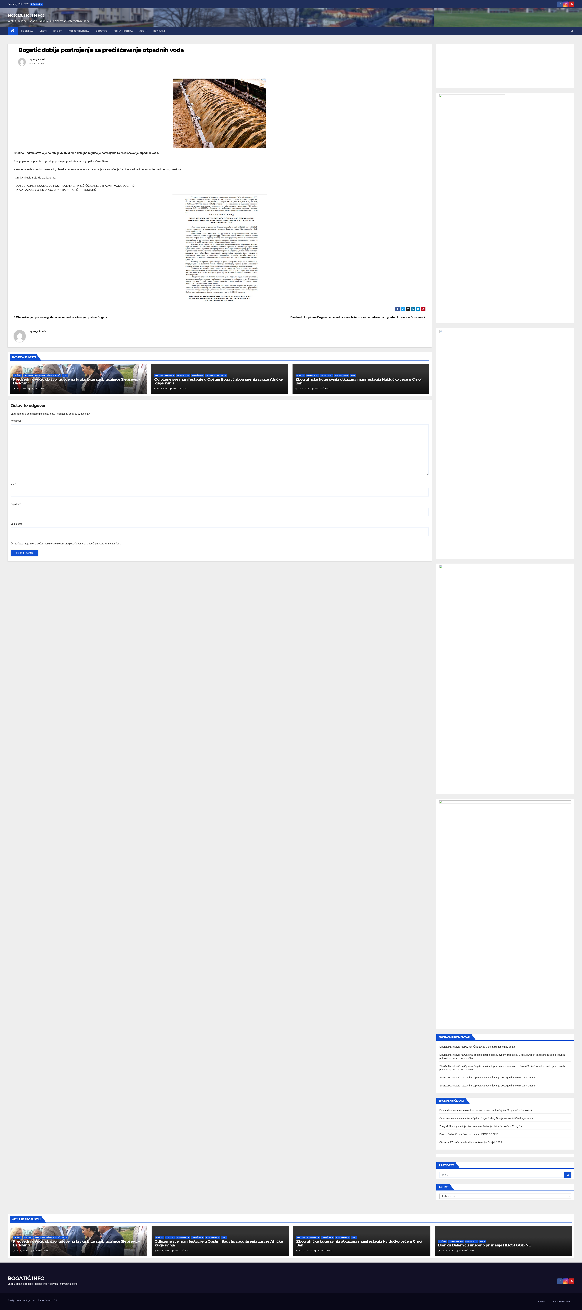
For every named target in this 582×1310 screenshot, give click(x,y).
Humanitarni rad (456, 1241)
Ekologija (169, 375)
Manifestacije (183, 375)
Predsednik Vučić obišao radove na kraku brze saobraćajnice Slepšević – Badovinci (76, 381)
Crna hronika (123, 31)
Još (142, 31)
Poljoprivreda (79, 31)
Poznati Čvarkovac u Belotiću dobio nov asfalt (489, 1047)
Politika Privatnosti (561, 1301)
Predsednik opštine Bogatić (47, 375)
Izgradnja (28, 375)
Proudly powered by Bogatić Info (22, 1300)
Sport (57, 31)
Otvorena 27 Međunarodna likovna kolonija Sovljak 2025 (470, 1142)
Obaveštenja (197, 375)
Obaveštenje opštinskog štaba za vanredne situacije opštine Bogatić (61, 317)
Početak (541, 1301)
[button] (572, 31)
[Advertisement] (505, 65)
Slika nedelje (471, 1241)
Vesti (43, 31)
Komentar (17, 420)
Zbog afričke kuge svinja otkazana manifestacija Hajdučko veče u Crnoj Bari (358, 381)
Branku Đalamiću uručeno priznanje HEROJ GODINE (468, 1134)
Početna (27, 31)
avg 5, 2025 (21, 1251)
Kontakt (159, 31)
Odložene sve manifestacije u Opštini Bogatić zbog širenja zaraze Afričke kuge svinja (218, 381)
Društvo (102, 31)
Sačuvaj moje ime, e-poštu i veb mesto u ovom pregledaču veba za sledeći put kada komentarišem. (67, 543)
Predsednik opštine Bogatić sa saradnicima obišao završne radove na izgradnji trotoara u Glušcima (357, 317)
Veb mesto (16, 524)
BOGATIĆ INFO (26, 15)
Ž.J (55, 1300)
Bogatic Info (39, 59)
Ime (13, 484)
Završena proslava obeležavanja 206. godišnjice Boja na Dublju (499, 1077)
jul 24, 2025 (305, 1251)
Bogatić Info (38, 389)
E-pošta (15, 504)
